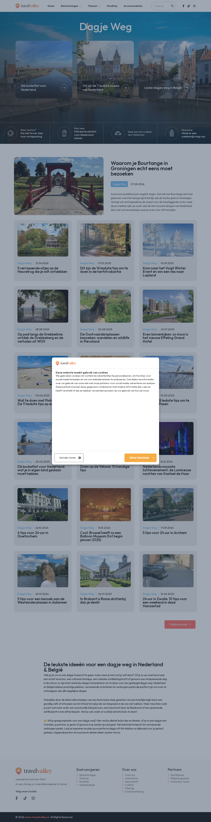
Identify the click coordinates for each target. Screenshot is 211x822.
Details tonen (68, 457)
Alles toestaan (139, 457)
